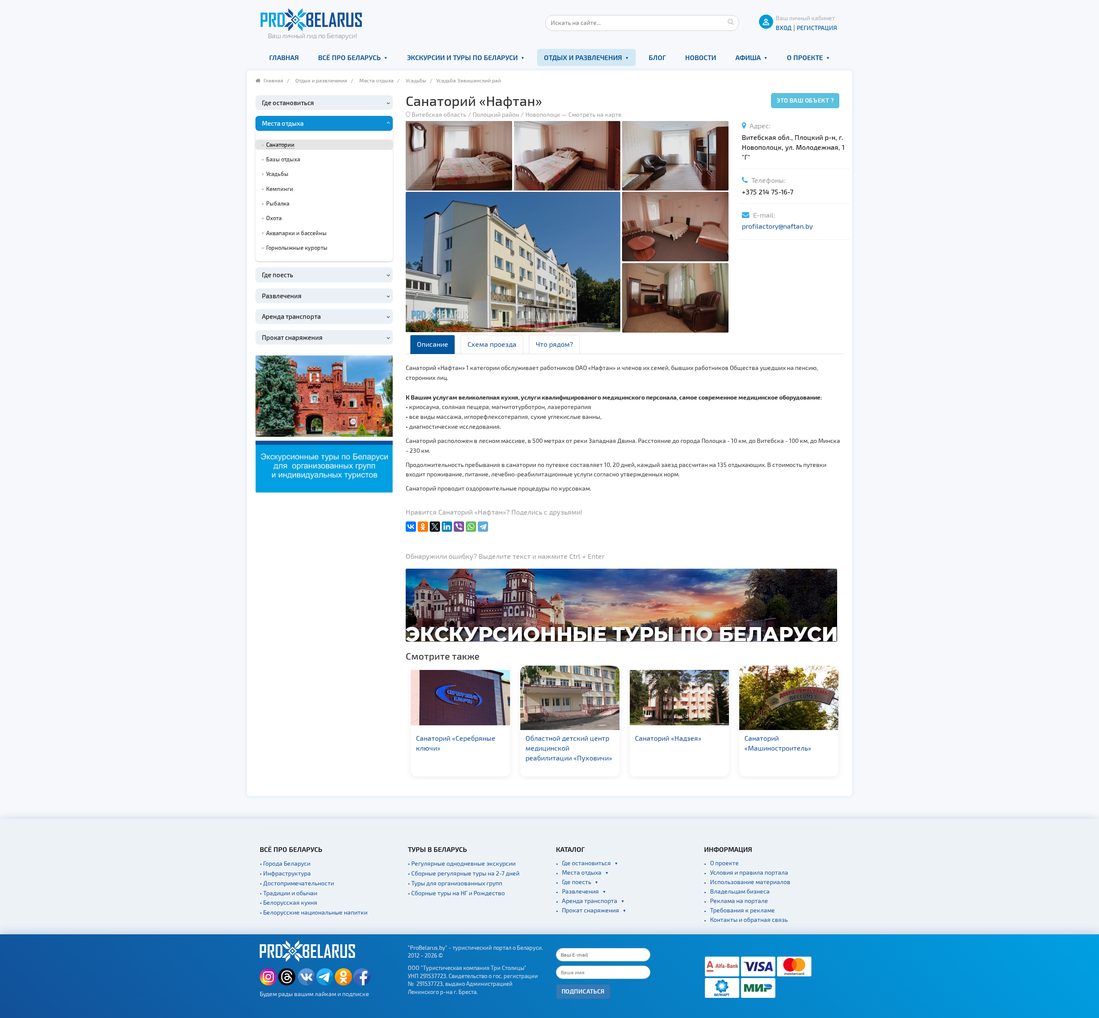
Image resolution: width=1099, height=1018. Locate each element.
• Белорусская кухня (288, 902)
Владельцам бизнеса (740, 891)
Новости (700, 57)
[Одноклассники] (423, 526)
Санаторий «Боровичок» (822, 738)
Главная (284, 57)
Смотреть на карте (595, 114)
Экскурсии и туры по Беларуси (462, 57)
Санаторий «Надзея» (597, 738)
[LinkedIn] (447, 526)
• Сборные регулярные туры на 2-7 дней (463, 873)
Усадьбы (416, 80)
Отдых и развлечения (583, 57)
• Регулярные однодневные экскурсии (462, 863)
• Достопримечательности (297, 883)
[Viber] (459, 526)
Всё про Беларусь (349, 57)
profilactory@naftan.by (777, 226)
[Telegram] (483, 526)
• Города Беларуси (285, 863)
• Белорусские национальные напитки (313, 912)
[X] (435, 526)
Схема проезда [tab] (492, 344)
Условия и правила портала (749, 872)
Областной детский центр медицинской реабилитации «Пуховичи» (498, 748)
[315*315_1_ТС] (324, 423)
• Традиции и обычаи (288, 893)
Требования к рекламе (742, 910)
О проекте (805, 57)
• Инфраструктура (285, 873)
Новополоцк (542, 114)
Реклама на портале (739, 900)
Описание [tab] (432, 344)
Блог (657, 57)
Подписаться (583, 991)
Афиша (748, 57)
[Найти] (730, 21)
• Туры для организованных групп (455, 883)
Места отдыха (376, 80)
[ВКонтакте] (411, 526)
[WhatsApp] (471, 526)
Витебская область (439, 114)
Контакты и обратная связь (749, 919)
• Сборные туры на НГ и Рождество (456, 893)
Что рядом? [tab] (554, 344)
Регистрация (817, 27)
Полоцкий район (496, 114)
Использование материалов (750, 881)
